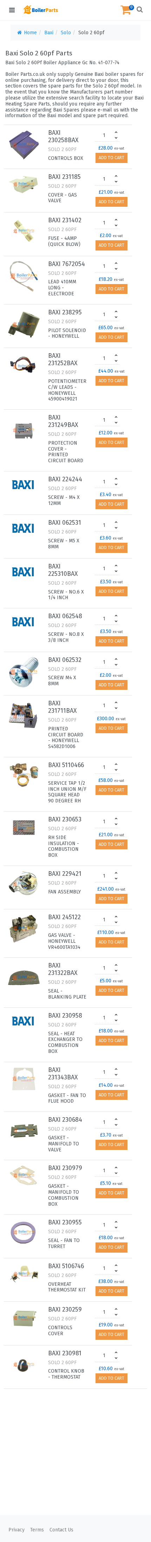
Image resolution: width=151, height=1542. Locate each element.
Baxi (48, 33)
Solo (66, 33)
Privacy (16, 1530)
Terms (37, 1530)
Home (29, 33)
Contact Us (61, 1530)
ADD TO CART (111, 157)
